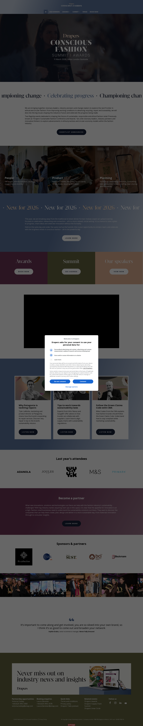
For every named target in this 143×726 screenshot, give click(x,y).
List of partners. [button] (87, 368)
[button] (71, 359)
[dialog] (71, 363)
